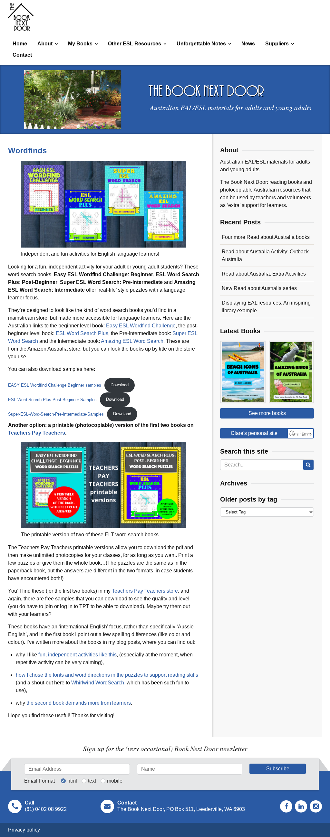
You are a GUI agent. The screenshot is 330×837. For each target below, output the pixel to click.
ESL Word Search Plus (82, 333)
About (45, 43)
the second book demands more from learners (78, 703)
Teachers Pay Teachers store (145, 591)
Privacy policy (24, 829)
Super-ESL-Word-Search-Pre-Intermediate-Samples (56, 413)
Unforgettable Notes (201, 43)
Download (120, 384)
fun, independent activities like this (77, 654)
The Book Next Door (21, 17)
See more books (267, 413)
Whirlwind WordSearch (97, 682)
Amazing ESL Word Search (132, 341)
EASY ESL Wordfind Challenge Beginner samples (54, 384)
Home (20, 43)
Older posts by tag (248, 499)
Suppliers (277, 43)
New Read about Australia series (259, 288)
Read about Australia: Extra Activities (264, 274)
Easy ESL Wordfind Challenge (141, 325)
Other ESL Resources (134, 43)
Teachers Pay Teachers (36, 433)
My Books (80, 43)
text (92, 781)
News (248, 43)
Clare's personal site (254, 433)
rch (34, 341)
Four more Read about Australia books (266, 237)
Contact (22, 55)
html (72, 781)
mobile (114, 781)
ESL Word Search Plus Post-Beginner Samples (52, 399)
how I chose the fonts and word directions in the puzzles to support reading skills (107, 675)
